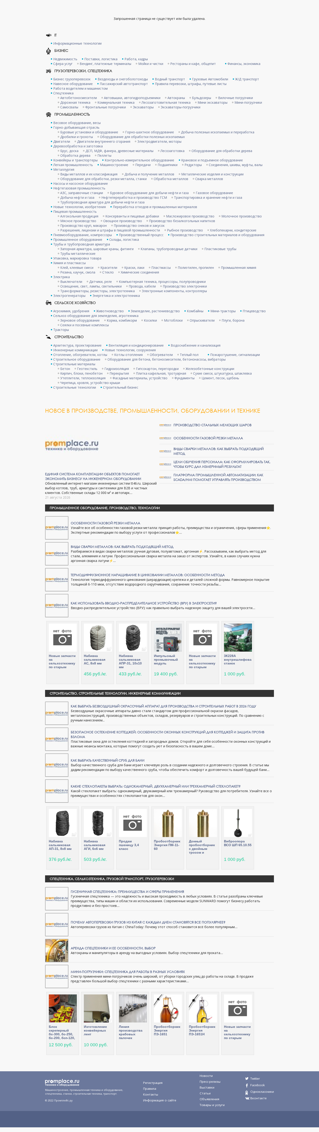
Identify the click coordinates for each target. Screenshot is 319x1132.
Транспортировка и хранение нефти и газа (208, 197)
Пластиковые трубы (220, 249)
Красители (108, 267)
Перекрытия (119, 373)
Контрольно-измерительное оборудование (139, 160)
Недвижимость (65, 59)
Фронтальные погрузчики (105, 107)
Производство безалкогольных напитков (182, 221)
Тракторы (61, 329)
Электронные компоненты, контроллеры (174, 291)
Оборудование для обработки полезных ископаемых (142, 137)
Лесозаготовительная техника (166, 102)
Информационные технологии (77, 43)
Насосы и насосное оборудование (80, 183)
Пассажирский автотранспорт (124, 84)
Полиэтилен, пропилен (196, 267)
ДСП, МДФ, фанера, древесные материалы (119, 151)
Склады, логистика (124, 239)
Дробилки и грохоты (76, 137)
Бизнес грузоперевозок (72, 79)
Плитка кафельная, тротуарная (161, 373)
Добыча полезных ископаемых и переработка (217, 132)
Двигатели (61, 141)
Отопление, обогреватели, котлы (80, 354)
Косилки (150, 320)
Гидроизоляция (116, 368)
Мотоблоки (173, 320)
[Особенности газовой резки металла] (165, 438)
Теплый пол (189, 354)
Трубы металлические (78, 253)
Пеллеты (104, 155)
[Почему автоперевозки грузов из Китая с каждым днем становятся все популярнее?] (56, 924)
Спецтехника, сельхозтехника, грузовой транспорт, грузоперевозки (112, 879)
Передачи (143, 165)
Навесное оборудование (73, 84)
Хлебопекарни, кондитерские (233, 230)
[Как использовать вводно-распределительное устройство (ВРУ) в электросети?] (56, 605)
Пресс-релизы (210, 1081)
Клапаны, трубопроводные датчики (169, 249)
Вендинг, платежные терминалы (105, 63)
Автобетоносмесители (78, 98)
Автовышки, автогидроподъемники (132, 98)
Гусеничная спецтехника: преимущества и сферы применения (127, 891)
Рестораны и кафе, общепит (193, 63)
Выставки (207, 1087)
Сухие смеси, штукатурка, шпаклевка (222, 373)
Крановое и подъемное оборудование (212, 160)
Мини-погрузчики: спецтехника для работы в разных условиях (128, 971)
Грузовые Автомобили (210, 79)
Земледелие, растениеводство (155, 311)
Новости (206, 1076)
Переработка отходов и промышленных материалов (155, 207)
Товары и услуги (212, 1105)
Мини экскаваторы (212, 102)
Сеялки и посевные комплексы (84, 325)
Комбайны (195, 311)
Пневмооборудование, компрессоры (82, 235)
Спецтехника (63, 93)
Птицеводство (254, 311)
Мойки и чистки (150, 63)
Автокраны (176, 98)
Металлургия (63, 169)
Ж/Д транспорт (247, 79)
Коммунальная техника (116, 102)
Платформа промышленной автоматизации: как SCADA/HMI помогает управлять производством (218, 477)
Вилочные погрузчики (235, 98)
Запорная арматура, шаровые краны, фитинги (97, 249)
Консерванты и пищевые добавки (132, 216)
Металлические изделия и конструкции (212, 174)
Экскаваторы (143, 107)
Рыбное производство (185, 230)
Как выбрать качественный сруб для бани (107, 760)
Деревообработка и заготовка (78, 146)
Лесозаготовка (172, 151)
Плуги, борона (233, 320)
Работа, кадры (136, 59)
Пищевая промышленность (75, 211)
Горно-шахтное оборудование (149, 132)
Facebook (257, 1085)
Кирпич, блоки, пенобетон (81, 373)
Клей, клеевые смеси (76, 267)
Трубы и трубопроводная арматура (81, 244)
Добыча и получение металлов (149, 174)
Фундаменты (184, 378)
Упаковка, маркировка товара (77, 258)
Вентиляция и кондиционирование (136, 345)
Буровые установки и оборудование (89, 132)
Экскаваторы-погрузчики (180, 107)
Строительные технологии (74, 387)
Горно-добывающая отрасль (76, 127)
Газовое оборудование (214, 193)
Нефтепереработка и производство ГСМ (134, 197)
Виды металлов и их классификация (88, 174)
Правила (149, 1088)
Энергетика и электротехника (116, 295)
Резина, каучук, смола (77, 272)
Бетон (65, 368)
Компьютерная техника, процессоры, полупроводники (162, 281)
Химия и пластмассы (69, 263)
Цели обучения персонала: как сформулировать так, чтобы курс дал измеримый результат (222, 464)
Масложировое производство (190, 216)
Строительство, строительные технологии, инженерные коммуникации (115, 693)
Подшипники (167, 165)
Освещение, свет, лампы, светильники (91, 286)
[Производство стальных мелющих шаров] (165, 424)
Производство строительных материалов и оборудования (217, 235)
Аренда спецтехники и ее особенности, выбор (113, 948)
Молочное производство (241, 216)
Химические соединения (140, 272)
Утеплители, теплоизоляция (83, 378)
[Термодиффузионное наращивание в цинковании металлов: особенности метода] (56, 579)
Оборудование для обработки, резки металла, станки (103, 179)
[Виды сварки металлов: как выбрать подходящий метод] (165, 451)
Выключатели (71, 281)
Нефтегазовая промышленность (79, 188)
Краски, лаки (134, 267)
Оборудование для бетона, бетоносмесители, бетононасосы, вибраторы (166, 359)
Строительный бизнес (120, 387)
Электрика (61, 277)
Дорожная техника (75, 102)
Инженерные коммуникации (75, 350)
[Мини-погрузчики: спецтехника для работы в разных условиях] (56, 976)
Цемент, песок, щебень (220, 378)
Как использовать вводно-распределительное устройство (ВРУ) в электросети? (144, 603)
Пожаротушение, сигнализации (235, 354)
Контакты (150, 1094)
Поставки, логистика (100, 59)
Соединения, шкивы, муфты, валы (235, 165)
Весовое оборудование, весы (77, 123)
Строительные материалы (74, 364)
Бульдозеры (201, 98)
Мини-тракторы (223, 311)
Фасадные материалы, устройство (140, 378)
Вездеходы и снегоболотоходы (123, 79)
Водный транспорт (170, 79)
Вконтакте (258, 1098)
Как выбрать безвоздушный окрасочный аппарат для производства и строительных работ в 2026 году (163, 706)
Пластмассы (161, 267)
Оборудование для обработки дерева (221, 151)
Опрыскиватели (202, 320)
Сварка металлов (209, 179)
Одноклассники (262, 1091)
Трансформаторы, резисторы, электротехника (97, 291)
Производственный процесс (141, 235)
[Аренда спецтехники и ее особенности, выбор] (56, 950)
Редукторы (193, 165)
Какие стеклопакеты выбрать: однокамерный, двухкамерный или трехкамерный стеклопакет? (156, 786)
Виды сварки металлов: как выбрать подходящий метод (122, 546)
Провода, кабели (142, 286)
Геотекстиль (87, 368)
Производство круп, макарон (83, 225)
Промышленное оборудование (77, 239)
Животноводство (110, 311)
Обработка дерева (75, 155)
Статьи (205, 1093)
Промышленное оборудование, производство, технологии (105, 508)
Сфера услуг (63, 63)
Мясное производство (78, 221)
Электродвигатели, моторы (159, 141)
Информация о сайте (159, 1100)
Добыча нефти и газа (77, 197)
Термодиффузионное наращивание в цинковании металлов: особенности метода (148, 575)
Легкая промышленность (73, 165)
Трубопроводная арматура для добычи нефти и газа (102, 202)
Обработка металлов (171, 179)
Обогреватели (161, 354)
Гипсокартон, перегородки (157, 368)
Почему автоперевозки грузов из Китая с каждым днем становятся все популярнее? (148, 922)
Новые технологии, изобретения (79, 207)
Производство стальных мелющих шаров (213, 425)
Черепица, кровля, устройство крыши (90, 382)
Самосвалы (69, 107)
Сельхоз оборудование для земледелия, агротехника (95, 315)
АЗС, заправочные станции (81, 193)
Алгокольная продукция (79, 216)
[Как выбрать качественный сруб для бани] (56, 765)
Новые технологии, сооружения (130, 350)
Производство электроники (185, 286)
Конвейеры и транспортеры (75, 160)
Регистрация (153, 1083)
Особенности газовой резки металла (208, 438)
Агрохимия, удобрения (71, 311)
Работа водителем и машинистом (80, 88)
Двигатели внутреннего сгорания (103, 141)
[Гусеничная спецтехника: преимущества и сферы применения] (56, 898)
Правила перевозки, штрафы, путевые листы (191, 84)
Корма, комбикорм (122, 320)
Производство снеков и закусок (139, 225)
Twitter (255, 1078)
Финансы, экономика (243, 63)
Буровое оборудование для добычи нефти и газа (149, 193)
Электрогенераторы (69, 295)
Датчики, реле (100, 281)
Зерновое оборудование (80, 320)
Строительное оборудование (76, 359)
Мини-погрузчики (248, 102)
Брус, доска (69, 151)
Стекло (108, 272)
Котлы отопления (128, 354)
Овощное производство (122, 221)
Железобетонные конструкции (210, 368)
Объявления (209, 1099)
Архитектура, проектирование (77, 345)
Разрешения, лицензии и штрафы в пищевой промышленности (110, 230)
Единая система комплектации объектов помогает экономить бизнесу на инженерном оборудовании (93, 476)
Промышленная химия (238, 267)
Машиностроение (114, 165)
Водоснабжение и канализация (195, 345)
